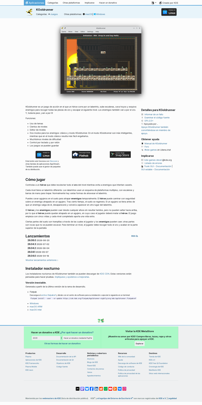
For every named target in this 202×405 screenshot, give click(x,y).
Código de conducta (126, 367)
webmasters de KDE (51, 398)
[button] (154, 3)
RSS (133, 236)
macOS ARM (36, 306)
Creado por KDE (170, 3)
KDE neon (29, 370)
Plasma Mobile (31, 367)
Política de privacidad (126, 370)
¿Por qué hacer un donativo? (77, 332)
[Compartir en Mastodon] (82, 387)
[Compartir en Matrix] (77, 387)
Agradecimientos (94, 376)
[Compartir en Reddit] (101, 387)
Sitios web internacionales (159, 373)
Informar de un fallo (153, 114)
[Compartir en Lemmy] (106, 387)
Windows (100, 14)
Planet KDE (91, 366)
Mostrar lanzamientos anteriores (41, 260)
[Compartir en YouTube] (110, 387)
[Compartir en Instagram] (124, 387)
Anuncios (90, 359)
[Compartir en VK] (120, 387)
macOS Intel (35, 310)
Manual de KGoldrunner (155, 143)
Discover (53, 161)
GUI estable (146, 169)
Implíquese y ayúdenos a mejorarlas (72, 277)
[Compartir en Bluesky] (87, 387)
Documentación (163, 166)
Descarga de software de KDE (130, 363)
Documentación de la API (66, 357)
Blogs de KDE (92, 362)
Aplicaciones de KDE (33, 360)
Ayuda (120, 360)
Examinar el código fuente (157, 117)
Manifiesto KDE (155, 370)
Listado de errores (153, 163)
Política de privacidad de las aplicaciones (129, 374)
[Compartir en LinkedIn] (96, 387)
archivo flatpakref (48, 295)
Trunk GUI (149, 166)
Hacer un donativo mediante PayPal (78, 338)
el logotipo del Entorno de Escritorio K (115, 398)
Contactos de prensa (95, 369)
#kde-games (150, 150)
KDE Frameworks (32, 363)
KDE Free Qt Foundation (158, 363)
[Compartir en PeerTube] (115, 387)
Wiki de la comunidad (126, 357)
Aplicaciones (34, 3)
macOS (88, 14)
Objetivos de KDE (63, 363)
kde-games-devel (153, 160)
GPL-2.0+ (148, 121)
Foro (146, 146)
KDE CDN (104, 274)
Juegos (54, 14)
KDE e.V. (152, 360)
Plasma (28, 357)
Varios (89, 372)
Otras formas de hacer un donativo (62, 343)
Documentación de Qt (65, 360)
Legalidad (172, 398)
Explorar (139, 343)
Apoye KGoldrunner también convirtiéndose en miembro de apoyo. (155, 130)
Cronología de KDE (156, 367)
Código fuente (62, 367)
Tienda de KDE (155, 357)
